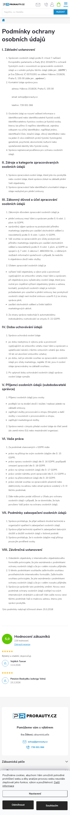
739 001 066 (37, 747)
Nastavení (35, 793)
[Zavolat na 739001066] (46, 4)
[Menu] (65, 4)
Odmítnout (18, 805)
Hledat (60, 11)
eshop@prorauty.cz (38, 741)
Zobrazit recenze (22, 644)
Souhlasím (52, 805)
